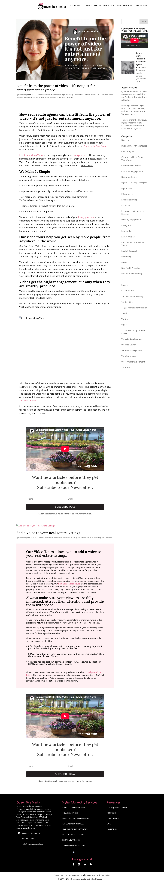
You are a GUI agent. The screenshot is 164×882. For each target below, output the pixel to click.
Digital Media (127, 188)
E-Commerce (127, 194)
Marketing (97, 538)
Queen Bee (22, 95)
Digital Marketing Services (97, 5)
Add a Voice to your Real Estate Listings (48, 533)
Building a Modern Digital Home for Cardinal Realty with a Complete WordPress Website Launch (134, 110)
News (124, 262)
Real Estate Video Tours (31, 155)
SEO (123, 279)
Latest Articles (78, 95)
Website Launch (128, 344)
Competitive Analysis (131, 165)
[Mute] (142, 45)
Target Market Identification (134, 307)
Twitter (124, 319)
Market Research (129, 250)
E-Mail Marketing (129, 199)
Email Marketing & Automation (74, 829)
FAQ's (108, 824)
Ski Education (127, 290)
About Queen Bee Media (116, 807)
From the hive (112, 818)
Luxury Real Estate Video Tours (94, 95)
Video (42, 97)
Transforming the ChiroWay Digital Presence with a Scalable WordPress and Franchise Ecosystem (134, 124)
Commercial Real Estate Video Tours (49, 95)
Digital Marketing (67, 95)
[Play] (124, 45)
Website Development (131, 339)
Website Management (131, 350)
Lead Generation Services (72, 824)
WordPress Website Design (73, 807)
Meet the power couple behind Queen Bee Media (141, 74)
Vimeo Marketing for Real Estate (55, 97)
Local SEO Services (69, 813)
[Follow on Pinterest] (90, 864)
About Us (75, 5)
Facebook (125, 205)
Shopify (124, 285)
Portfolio (111, 813)
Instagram (126, 225)
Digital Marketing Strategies (134, 182)
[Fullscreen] (145, 45)
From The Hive (124, 5)
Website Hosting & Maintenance (75, 818)
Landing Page (127, 231)
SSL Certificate (128, 302)
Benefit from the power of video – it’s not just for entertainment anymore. (55, 87)
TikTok (124, 313)
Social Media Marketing (32, 97)
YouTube (70, 97)
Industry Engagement (131, 219)
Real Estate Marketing (131, 273)
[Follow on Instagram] (79, 864)
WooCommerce (128, 356)
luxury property (86, 217)
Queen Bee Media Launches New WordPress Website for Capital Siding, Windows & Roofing (134, 95)
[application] (134, 40)
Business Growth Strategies (134, 145)
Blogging (125, 140)
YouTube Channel (28, 400)
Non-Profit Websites (130, 268)
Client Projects (128, 151)
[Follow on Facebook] (73, 864)
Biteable (73, 648)
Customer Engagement (132, 171)
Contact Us (141, 5)
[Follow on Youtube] (84, 864)
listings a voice (80, 155)
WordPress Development (133, 361)
